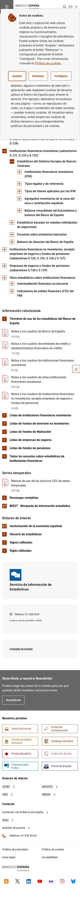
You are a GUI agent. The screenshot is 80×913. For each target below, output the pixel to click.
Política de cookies (53, 849)
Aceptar (17, 76)
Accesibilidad (50, 857)
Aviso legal (8, 857)
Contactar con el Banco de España (23, 812)
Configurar (61, 76)
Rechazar (38, 76)
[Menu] (6, 6)
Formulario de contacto (21, 649)
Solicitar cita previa (14, 827)
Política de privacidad (15, 849)
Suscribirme (13, 700)
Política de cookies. (48, 63)
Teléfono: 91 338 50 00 (22, 835)
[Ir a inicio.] (27, 6)
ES (71, 7)
